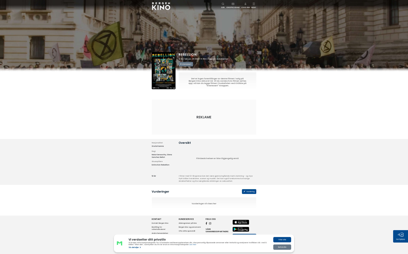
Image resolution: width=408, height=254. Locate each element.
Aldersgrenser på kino (188, 223)
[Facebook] (207, 223)
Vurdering (250, 191)
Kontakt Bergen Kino (160, 223)
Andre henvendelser (160, 233)
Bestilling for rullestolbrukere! (158, 228)
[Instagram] (210, 223)
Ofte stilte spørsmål (187, 231)
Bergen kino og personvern (190, 227)
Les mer (192, 244)
